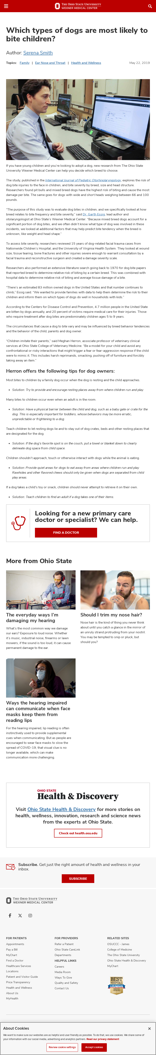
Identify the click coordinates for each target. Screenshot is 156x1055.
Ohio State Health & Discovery (61, 809)
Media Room (63, 972)
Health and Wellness (86, 63)
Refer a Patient (64, 944)
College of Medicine (119, 949)
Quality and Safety (66, 983)
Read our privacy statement (103, 1039)
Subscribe (78, 878)
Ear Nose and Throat (50, 63)
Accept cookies (94, 1047)
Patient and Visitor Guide (22, 977)
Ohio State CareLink (67, 949)
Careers (59, 966)
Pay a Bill (11, 949)
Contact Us (62, 988)
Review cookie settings (62, 1047)
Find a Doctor (14, 960)
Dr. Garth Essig (94, 214)
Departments (63, 955)
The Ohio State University (123, 955)
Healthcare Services (18, 966)
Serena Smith (38, 52)
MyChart (11, 955)
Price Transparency (18, 982)
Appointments (15, 944)
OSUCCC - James (118, 944)
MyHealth (12, 998)
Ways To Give (63, 977)
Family (24, 63)
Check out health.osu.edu (78, 833)
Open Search (150, 6)
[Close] (149, 1028)
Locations (12, 971)
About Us (12, 993)
